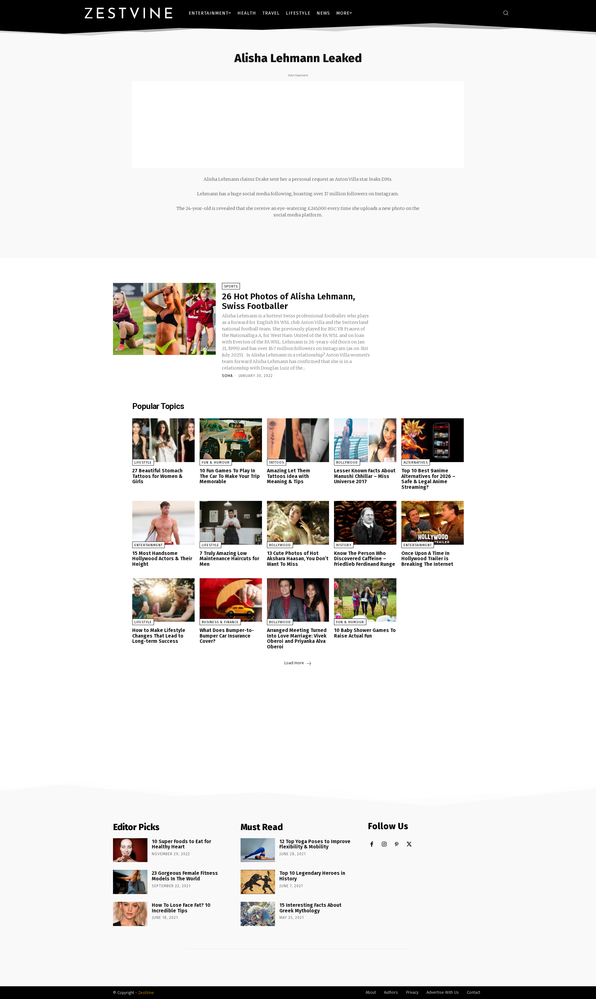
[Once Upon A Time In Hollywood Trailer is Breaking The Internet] (432, 523)
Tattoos (276, 463)
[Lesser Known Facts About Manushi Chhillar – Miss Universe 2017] (365, 440)
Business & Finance (220, 622)
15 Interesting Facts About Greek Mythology (310, 908)
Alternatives (416, 463)
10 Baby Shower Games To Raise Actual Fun (365, 633)
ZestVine (146, 992)
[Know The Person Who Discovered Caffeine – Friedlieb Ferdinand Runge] (365, 523)
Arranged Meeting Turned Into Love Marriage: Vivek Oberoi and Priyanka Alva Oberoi (297, 638)
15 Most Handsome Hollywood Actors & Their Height (162, 558)
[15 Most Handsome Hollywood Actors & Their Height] (163, 523)
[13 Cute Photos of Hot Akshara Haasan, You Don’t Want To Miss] (298, 523)
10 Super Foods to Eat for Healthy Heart (181, 844)
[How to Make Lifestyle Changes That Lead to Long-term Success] (163, 600)
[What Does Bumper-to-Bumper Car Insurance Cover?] (231, 600)
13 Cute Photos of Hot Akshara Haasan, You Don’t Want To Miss (297, 558)
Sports (231, 286)
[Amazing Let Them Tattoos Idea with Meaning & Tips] (298, 440)
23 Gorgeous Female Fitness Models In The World (185, 876)
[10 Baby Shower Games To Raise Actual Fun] (365, 600)
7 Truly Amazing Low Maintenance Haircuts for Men (229, 558)
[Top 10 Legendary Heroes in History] (258, 882)
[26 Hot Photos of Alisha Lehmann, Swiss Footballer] (164, 319)
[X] (409, 844)
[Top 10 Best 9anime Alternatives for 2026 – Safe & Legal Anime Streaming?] (432, 440)
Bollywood (347, 463)
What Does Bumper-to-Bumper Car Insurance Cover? (227, 635)
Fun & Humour (216, 463)
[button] (505, 12)
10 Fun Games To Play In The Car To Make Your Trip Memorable (230, 476)
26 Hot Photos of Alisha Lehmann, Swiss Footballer (288, 301)
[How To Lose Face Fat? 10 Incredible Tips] (130, 914)
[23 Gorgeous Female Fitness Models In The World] (130, 882)
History (343, 545)
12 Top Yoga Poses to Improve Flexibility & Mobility (314, 844)
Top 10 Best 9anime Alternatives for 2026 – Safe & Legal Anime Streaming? (428, 479)
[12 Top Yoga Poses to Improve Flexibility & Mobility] (258, 850)
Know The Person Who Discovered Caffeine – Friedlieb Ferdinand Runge (364, 558)
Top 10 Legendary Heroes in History (312, 876)
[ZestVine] (128, 13)
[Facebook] (372, 844)
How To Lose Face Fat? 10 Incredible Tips (181, 908)
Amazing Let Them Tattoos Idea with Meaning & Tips (288, 476)
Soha (227, 376)
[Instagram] (384, 844)
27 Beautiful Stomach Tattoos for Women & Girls (157, 476)
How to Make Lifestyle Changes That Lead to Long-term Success (158, 635)
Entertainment (148, 545)
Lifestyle (143, 463)
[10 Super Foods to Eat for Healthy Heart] (130, 850)
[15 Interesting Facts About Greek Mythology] (258, 914)
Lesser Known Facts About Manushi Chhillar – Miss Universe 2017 (364, 476)
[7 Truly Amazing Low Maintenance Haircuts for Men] (231, 523)
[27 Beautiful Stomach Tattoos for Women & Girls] (163, 440)
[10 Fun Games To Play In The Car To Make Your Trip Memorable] (231, 440)
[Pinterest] (397, 844)
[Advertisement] (298, 124)
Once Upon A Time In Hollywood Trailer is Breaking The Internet (427, 558)
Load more (294, 662)
